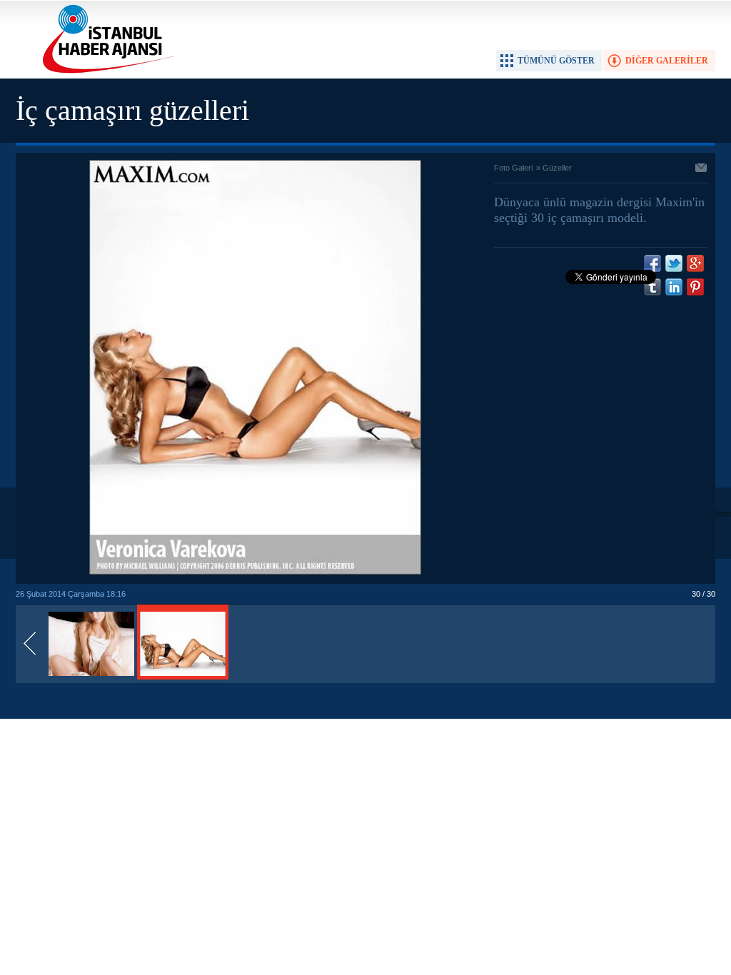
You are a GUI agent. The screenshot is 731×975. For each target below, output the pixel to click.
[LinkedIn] (673, 286)
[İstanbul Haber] (105, 72)
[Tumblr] (652, 286)
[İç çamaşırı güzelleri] (91, 677)
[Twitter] (673, 263)
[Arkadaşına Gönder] (701, 169)
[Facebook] (652, 263)
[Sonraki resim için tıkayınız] (255, 572)
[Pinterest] (695, 286)
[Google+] (695, 263)
